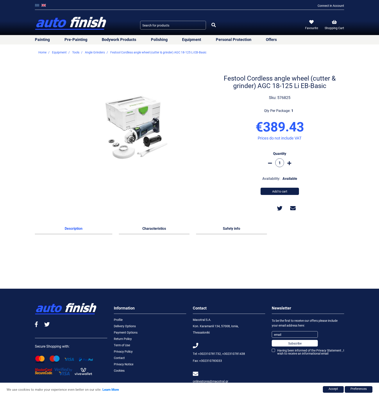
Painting (42, 39)
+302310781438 (233, 354)
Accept (333, 389)
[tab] (73, 229)
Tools (75, 52)
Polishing (159, 39)
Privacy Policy (123, 351)
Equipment (191, 39)
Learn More (110, 389)
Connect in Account (331, 6)
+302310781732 (209, 354)
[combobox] (173, 25)
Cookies (119, 370)
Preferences (358, 389)
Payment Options (126, 332)
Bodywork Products (119, 39)
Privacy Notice (123, 364)
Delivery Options (125, 326)
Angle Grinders (95, 52)
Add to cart (279, 191)
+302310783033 (210, 361)
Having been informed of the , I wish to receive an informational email (310, 352)
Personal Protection (233, 39)
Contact (119, 358)
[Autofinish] (71, 23)
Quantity (279, 153)
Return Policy (123, 339)
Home (42, 52)
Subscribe (295, 343)
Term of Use (122, 345)
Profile (118, 320)
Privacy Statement (328, 350)
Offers (271, 39)
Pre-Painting (75, 39)
